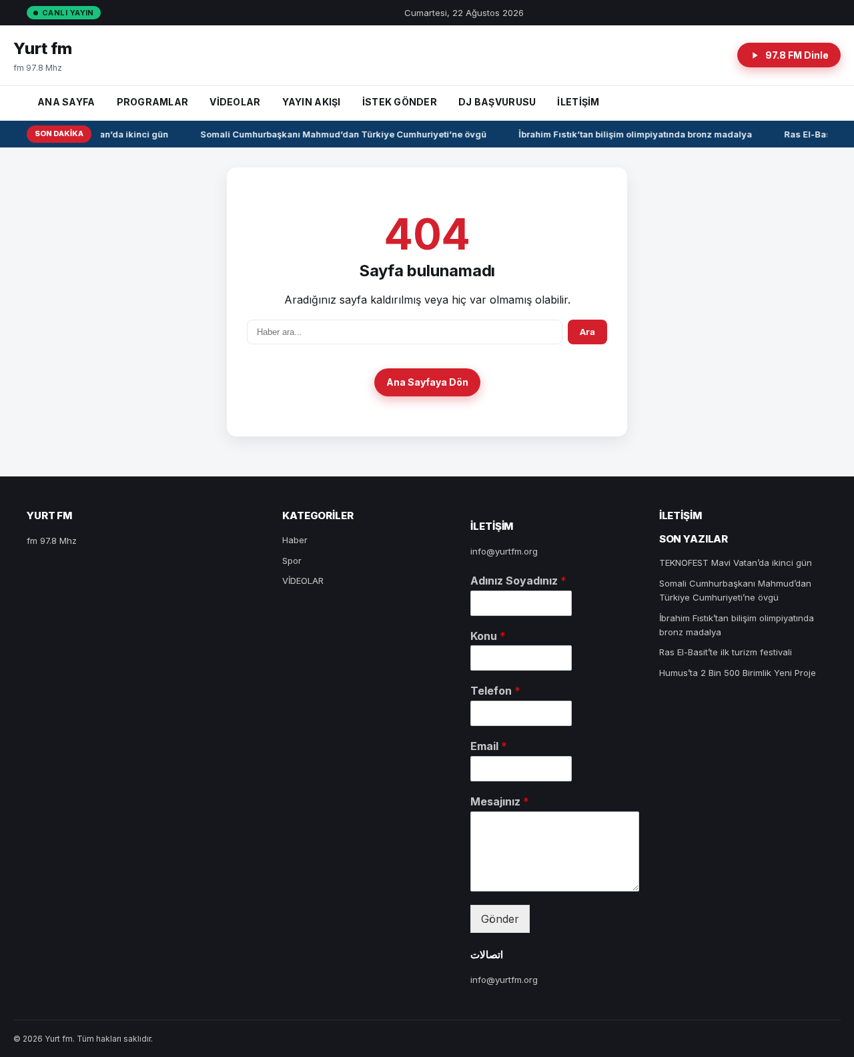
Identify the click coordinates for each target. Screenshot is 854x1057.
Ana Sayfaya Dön (427, 382)
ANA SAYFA (66, 101)
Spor (292, 560)
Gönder (500, 919)
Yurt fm (42, 48)
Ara (587, 331)
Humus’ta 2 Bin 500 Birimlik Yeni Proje (737, 672)
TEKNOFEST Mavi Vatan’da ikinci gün (735, 562)
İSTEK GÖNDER (399, 101)
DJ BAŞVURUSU (497, 101)
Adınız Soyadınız (518, 580)
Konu (488, 636)
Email (488, 746)
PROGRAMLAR (153, 101)
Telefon (495, 690)
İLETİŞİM (578, 101)
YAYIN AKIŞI (311, 101)
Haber (295, 540)
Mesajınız (499, 801)
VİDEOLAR (234, 101)
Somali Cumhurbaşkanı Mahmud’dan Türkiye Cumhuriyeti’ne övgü (340, 134)
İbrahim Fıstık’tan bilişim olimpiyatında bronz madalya (632, 134)
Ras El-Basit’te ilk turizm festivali (725, 652)
